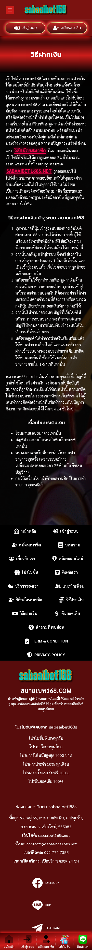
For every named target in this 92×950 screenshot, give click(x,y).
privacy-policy (49, 654)
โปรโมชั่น (30, 572)
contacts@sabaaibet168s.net (51, 843)
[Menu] (10, 10)
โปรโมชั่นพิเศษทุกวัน (46, 738)
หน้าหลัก (28, 531)
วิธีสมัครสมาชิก (30, 150)
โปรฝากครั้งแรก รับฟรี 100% (46, 772)
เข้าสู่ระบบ (29, 27)
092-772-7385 (56, 852)
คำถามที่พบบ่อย (50, 627)
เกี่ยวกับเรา (25, 558)
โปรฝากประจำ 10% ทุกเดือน (46, 764)
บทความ (72, 544)
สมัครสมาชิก (70, 27)
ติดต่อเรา (70, 572)
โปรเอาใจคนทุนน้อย (46, 746)
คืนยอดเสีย (70, 613)
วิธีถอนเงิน (28, 613)
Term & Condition (50, 640)
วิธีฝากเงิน (75, 599)
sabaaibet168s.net (29, 171)
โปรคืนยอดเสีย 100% (46, 781)
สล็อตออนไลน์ (71, 558)
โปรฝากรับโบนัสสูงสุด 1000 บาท (46, 755)
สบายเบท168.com (46, 690)
